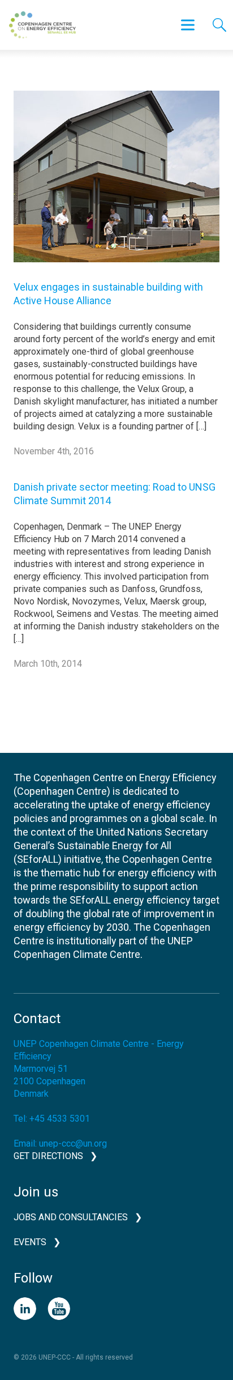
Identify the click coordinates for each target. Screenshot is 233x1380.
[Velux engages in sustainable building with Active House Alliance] (116, 185)
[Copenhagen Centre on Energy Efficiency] (42, 25)
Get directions (48, 1156)
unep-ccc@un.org (73, 1143)
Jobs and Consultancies (71, 1217)
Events (30, 1242)
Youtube (59, 1308)
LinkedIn (25, 1308)
